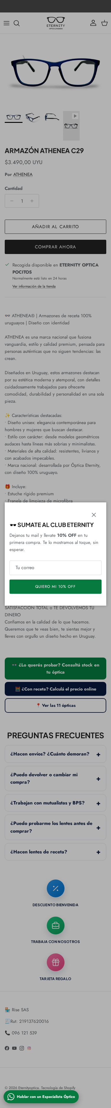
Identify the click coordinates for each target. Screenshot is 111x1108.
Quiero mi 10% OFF (55, 586)
